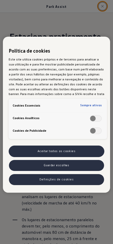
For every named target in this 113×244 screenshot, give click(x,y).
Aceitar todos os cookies (57, 151)
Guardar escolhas (56, 165)
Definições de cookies (56, 179)
